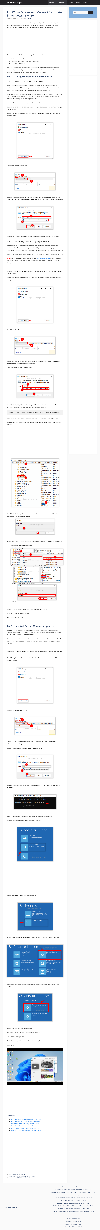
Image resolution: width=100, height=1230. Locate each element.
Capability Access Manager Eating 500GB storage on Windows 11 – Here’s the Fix (73, 1192)
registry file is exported (43, 258)
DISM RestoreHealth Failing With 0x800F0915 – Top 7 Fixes (73, 1203)
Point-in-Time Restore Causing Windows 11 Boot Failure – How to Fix (73, 1197)
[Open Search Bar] (91, 2)
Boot (10, 1174)
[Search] (90, 12)
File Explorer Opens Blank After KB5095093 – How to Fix (73, 1208)
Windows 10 (52, 2)
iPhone (78, 2)
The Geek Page (14, 2)
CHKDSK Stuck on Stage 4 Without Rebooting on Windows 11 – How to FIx (73, 1206)
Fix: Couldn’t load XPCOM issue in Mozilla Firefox (21, 1177)
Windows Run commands (73, 1218)
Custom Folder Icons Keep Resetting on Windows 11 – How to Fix (73, 1189)
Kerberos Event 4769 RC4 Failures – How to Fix (73, 1187)
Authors (85, 2)
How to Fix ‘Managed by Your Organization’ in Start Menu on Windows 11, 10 (73, 1211)
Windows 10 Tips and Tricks (73, 1221)
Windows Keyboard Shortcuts (73, 1224)
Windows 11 (62, 2)
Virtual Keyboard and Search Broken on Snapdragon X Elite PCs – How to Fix (73, 1195)
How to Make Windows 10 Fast (73, 1227)
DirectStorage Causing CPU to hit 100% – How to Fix (73, 1200)
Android (71, 2)
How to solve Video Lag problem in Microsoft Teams (22, 1176)
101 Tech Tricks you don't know (73, 1216)
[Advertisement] (35, 41)
